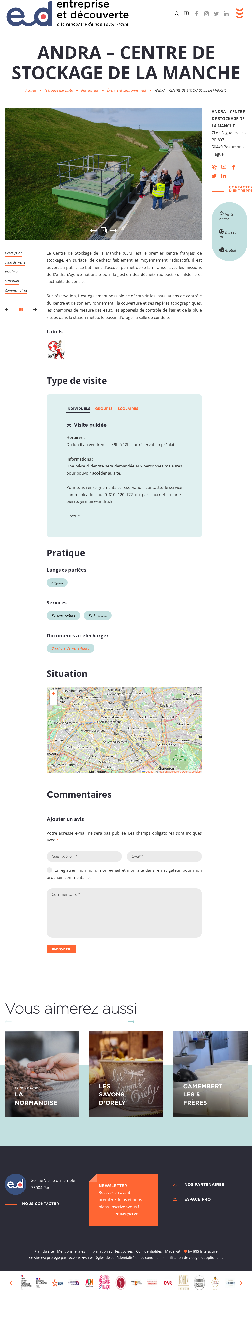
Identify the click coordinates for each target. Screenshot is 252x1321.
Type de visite (15, 262)
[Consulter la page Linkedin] (223, 175)
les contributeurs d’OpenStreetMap (180, 771)
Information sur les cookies (110, 1251)
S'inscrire (127, 1214)
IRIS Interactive (205, 1251)
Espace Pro (197, 1199)
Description (13, 253)
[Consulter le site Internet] (223, 167)
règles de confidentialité (114, 1257)
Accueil (31, 90)
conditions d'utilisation (164, 1257)
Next (113, 230)
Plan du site (44, 1251)
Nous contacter (40, 1203)
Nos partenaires (204, 1184)
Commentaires (16, 290)
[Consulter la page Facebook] (233, 167)
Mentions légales (71, 1251)
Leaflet (149, 771)
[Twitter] (216, 13)
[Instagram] (206, 13)
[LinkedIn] (226, 13)
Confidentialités (149, 1251)
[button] (53, 693)
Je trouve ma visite (59, 90)
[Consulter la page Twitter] (214, 175)
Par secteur (90, 90)
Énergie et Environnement (127, 90)
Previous (13, 1283)
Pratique (11, 271)
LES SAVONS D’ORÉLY (112, 1094)
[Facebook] (196, 13)
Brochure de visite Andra (71, 648)
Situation (12, 281)
